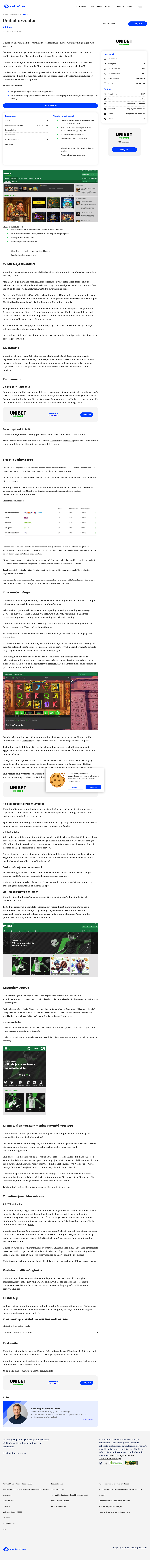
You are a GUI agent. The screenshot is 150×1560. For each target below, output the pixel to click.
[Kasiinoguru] (14, 1551)
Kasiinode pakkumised (60, 1501)
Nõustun (93, 787)
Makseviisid (140, 7)
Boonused (109, 7)
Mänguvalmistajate (69, 600)
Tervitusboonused (58, 1506)
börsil (31, 1224)
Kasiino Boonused (58, 1489)
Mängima (138, 24)
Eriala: (33, 1414)
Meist (5, 1529)
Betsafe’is (68, 440)
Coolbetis (55, 440)
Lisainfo (75, 787)
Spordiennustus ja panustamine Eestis (114, 1501)
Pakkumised (81, 7)
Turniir (129, 7)
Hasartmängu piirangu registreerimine (114, 1512)
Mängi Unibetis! (50, 105)
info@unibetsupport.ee (15, 1150)
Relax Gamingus (58, 1234)
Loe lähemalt (88, 1419)
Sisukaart (6, 1517)
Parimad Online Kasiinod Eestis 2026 (17, 1484)
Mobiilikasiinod (8, 1501)
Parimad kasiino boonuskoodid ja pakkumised (69, 1495)
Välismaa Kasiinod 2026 (12, 1512)
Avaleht (5, 14)
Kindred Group (32, 312)
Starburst (27, 740)
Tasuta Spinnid (96, 7)
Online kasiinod (15, 14)
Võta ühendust (9, 1523)
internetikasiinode (23, 272)
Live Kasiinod (8, 1506)
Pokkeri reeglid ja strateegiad (110, 1506)
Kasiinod (120, 7)
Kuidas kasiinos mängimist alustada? (114, 1484)
